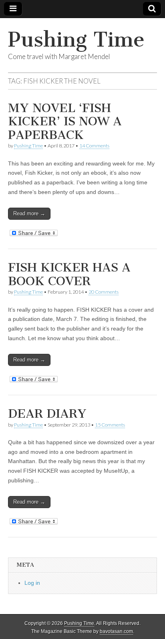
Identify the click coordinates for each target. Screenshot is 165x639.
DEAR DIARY (47, 413)
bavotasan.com (116, 631)
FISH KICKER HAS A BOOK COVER (69, 274)
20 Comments (104, 292)
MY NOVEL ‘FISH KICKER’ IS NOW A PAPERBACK (65, 121)
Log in (32, 583)
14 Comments (94, 146)
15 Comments (110, 425)
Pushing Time (76, 39)
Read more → (29, 213)
